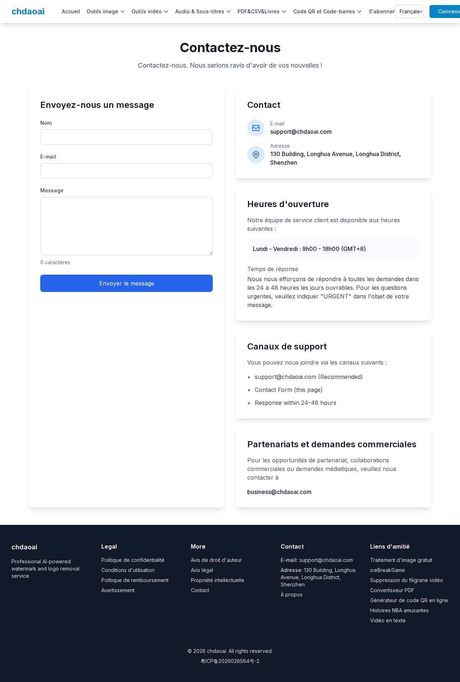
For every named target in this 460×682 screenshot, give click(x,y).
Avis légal (202, 570)
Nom (46, 123)
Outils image (102, 11)
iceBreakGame (387, 570)
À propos (292, 594)
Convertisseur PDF (392, 590)
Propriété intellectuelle (217, 580)
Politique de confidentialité (133, 560)
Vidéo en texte (388, 620)
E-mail (48, 157)
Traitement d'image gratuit (401, 560)
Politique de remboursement (135, 580)
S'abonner (382, 11)
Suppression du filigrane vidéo (406, 580)
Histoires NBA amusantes (399, 610)
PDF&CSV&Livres (259, 11)
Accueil (71, 11)
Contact (200, 590)
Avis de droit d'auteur (216, 560)
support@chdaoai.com (326, 560)
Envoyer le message (126, 283)
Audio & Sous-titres (199, 11)
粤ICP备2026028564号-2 (230, 661)
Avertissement (117, 590)
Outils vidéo (147, 11)
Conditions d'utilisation (128, 570)
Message (52, 190)
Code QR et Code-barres (324, 11)
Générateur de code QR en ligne (409, 600)
